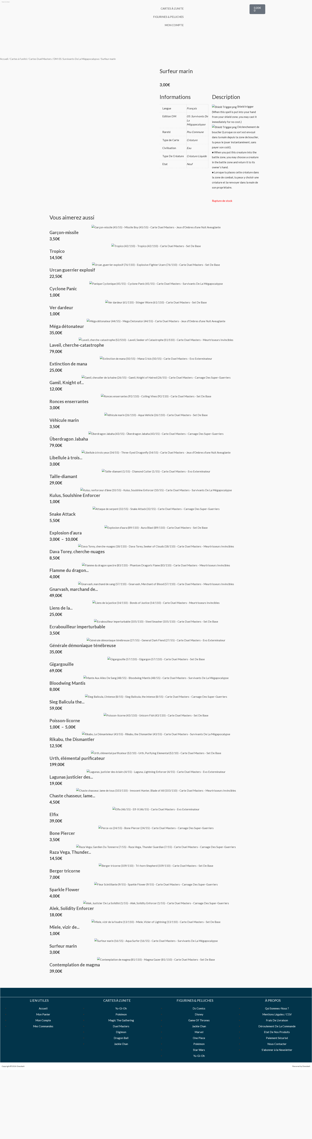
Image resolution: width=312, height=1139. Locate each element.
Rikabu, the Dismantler (71, 739)
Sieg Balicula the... (66, 701)
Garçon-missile (64, 232)
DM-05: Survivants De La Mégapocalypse (76, 58)
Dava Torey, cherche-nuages (77, 551)
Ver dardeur (61, 307)
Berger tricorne (64, 870)
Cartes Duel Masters (40, 58)
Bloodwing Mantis (67, 683)
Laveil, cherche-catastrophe (76, 345)
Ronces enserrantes (68, 401)
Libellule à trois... (65, 457)
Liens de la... (61, 607)
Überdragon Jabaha (68, 438)
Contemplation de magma (74, 964)
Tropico (57, 251)
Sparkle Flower (64, 889)
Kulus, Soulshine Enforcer (74, 495)
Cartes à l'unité (18, 58)
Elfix (53, 814)
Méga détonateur (66, 326)
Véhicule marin (64, 420)
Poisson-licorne (64, 720)
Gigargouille (61, 664)
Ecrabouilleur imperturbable (77, 626)
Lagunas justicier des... (71, 777)
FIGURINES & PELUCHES (168, 16)
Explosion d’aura (65, 532)
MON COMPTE (174, 25)
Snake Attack (62, 514)
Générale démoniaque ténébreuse (82, 645)
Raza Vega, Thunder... (70, 852)
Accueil (4, 58)
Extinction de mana (68, 363)
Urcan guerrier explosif (72, 269)
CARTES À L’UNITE (172, 8)
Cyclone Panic (63, 288)
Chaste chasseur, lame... (72, 795)
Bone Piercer (62, 833)
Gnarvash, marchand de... (73, 589)
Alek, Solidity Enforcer (71, 908)
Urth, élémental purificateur (77, 758)
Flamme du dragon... (69, 570)
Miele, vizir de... (64, 927)
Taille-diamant (63, 476)
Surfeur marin (63, 946)
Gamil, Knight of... (66, 382)
